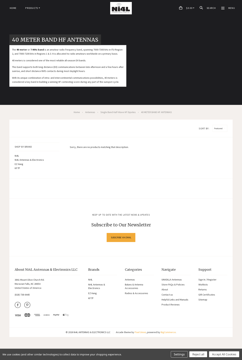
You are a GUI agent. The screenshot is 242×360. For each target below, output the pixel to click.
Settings (179, 354)
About (165, 289)
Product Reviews (171, 304)
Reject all (198, 354)
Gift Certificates (206, 294)
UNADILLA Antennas (172, 279)
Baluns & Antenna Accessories (134, 286)
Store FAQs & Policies (173, 284)
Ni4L (17, 155)
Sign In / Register (207, 279)
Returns (202, 289)
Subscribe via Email (121, 237)
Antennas (130, 279)
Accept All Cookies (224, 354)
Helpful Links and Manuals (175, 299)
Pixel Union (140, 332)
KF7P (17, 168)
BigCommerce (168, 332)
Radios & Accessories (136, 293)
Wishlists (203, 284)
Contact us (167, 294)
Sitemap (202, 299)
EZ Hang (19, 164)
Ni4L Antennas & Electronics (29, 159)
